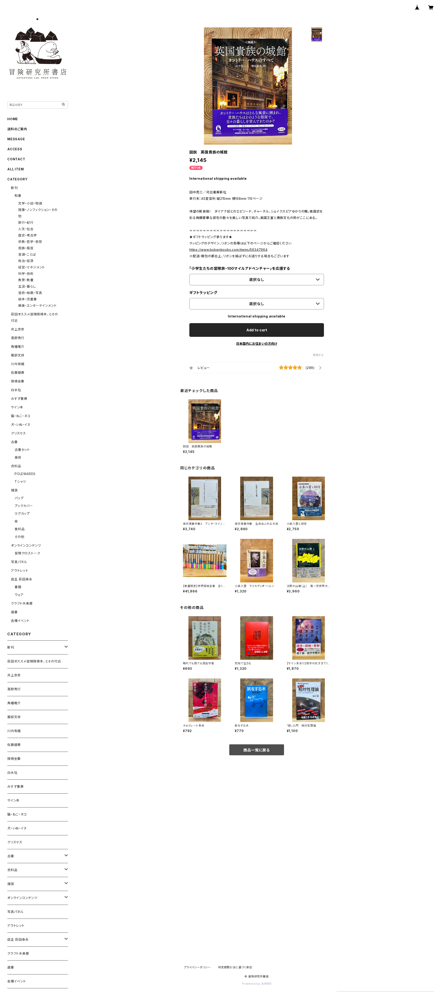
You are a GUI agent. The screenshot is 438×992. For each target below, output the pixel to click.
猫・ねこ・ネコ (21, 416)
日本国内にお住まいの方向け (256, 343)
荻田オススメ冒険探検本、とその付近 (34, 661)
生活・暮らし (27, 286)
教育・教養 (26, 280)
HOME (12, 119)
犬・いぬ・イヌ (20, 424)
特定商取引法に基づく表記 (235, 967)
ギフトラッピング (203, 292)
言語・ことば (27, 254)
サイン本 (17, 407)
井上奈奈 (17, 329)
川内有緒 (17, 364)
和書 (18, 195)
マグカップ (22, 513)
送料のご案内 (17, 129)
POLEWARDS (25, 474)
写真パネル (19, 562)
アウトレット (19, 570)
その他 (19, 537)
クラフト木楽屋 (22, 603)
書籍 (18, 587)
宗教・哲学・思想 (30, 242)
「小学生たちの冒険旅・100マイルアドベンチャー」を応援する (239, 268)
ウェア (19, 595)
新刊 (14, 188)
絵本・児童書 (27, 299)
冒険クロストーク (27, 553)
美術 (18, 457)
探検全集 (17, 381)
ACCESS (14, 149)
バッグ (19, 498)
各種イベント (20, 621)
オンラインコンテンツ (26, 545)
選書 (14, 612)
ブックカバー (24, 506)
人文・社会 (26, 229)
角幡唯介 (17, 346)
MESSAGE (16, 139)
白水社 (16, 390)
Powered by (251, 983)
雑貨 (14, 490)
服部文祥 (17, 355)
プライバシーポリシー (197, 967)
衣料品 (16, 466)
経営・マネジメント (31, 267)
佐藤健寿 (17, 372)
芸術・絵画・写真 (30, 293)
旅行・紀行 (26, 222)
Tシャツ (20, 481)
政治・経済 (26, 261)
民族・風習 (26, 248)
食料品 (20, 529)
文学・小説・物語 (30, 203)
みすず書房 (19, 398)
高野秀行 (17, 338)
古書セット (22, 450)
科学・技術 (26, 273)
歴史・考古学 (27, 235)
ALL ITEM (15, 169)
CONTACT (16, 159)
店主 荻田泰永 (21, 579)
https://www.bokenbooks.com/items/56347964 (228, 250)
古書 (14, 442)
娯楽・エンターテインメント (37, 305)
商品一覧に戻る (256, 750)
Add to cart (256, 330)
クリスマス (18, 433)
